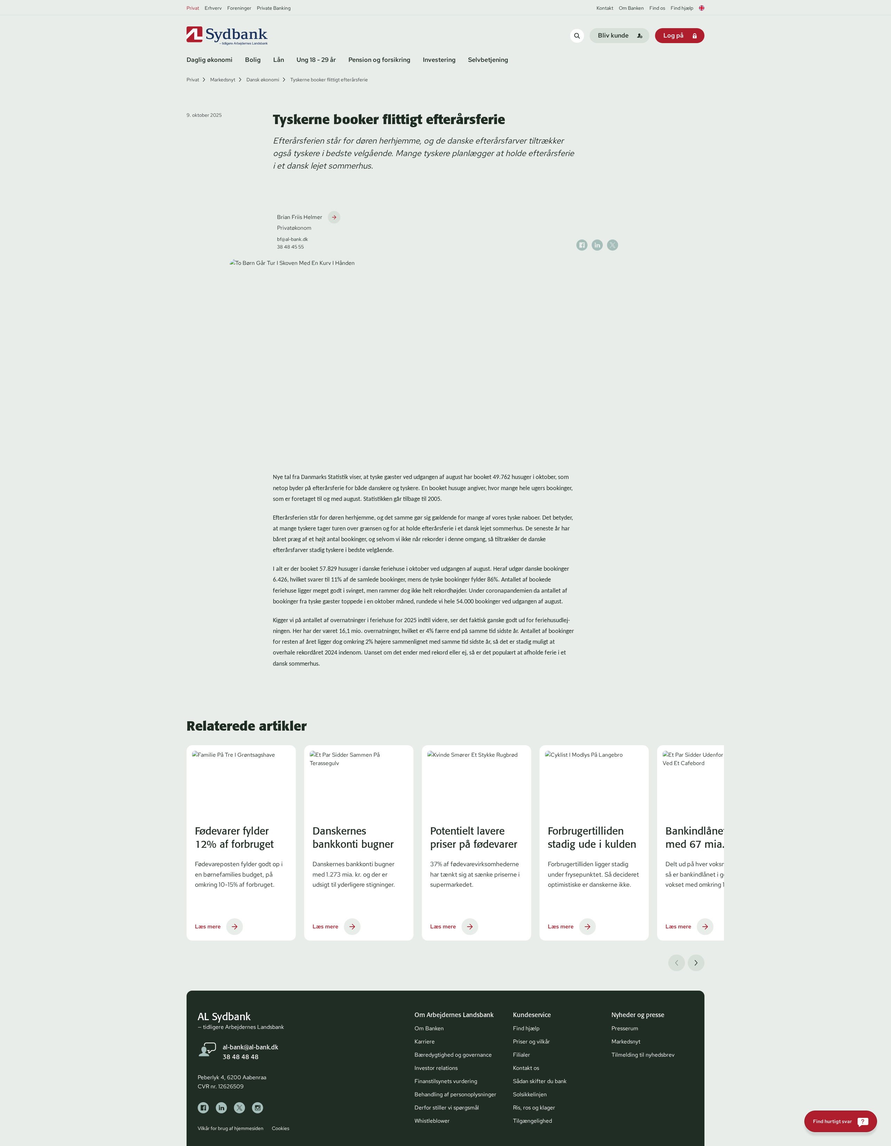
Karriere (425, 1041)
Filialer (521, 1054)
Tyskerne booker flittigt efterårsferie (329, 79)
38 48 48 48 (241, 1057)
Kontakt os (526, 1068)
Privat (193, 8)
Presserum (625, 1028)
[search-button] (577, 35)
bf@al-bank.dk (292, 239)
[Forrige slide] (676, 962)
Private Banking (274, 8)
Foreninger (239, 8)
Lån (278, 60)
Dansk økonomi (262, 79)
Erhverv (213, 8)
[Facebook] (203, 1107)
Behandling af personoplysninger (455, 1094)
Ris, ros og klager (534, 1107)
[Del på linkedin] (597, 245)
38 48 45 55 (290, 247)
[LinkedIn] (221, 1107)
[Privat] (239, 35)
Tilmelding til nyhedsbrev (643, 1054)
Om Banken (631, 8)
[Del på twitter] (612, 245)
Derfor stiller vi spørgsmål (447, 1107)
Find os (657, 8)
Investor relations (436, 1068)
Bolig (253, 60)
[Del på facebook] (582, 245)
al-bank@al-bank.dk (250, 1047)
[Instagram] (257, 1107)
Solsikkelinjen (530, 1094)
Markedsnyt (222, 79)
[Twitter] (239, 1107)
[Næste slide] (696, 962)
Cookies (280, 1128)
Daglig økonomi (209, 60)
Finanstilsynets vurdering (446, 1081)
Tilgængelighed (532, 1120)
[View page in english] (701, 8)
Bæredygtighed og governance (453, 1054)
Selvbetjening (488, 60)
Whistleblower (432, 1120)
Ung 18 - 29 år (316, 60)
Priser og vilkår (531, 1041)
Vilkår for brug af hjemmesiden (230, 1128)
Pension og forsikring (379, 60)
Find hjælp (682, 8)
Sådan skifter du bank (540, 1081)
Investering (439, 60)
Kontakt (605, 8)
